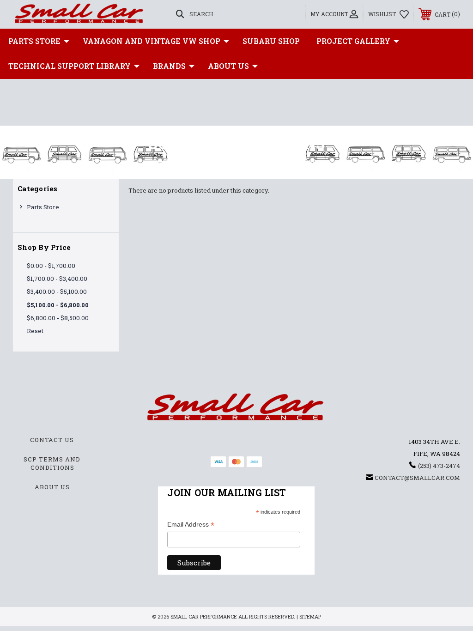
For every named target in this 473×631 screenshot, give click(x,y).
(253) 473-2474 (439, 465)
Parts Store (34, 41)
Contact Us (52, 440)
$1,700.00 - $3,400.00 (57, 278)
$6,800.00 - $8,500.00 (58, 318)
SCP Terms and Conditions (52, 463)
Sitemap (310, 616)
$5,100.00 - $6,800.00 (58, 305)
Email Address (190, 525)
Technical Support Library (69, 66)
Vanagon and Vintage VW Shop (151, 41)
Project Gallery (353, 41)
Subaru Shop (271, 41)
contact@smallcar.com (417, 477)
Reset (35, 331)
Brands (169, 66)
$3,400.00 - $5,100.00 (57, 291)
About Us (228, 66)
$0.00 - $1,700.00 (51, 265)
